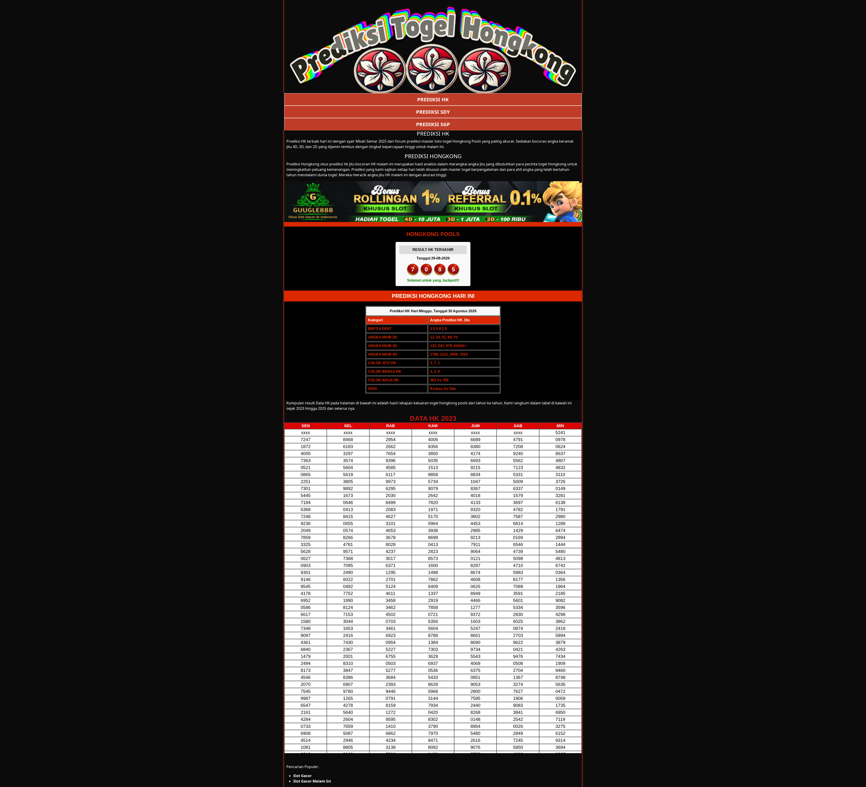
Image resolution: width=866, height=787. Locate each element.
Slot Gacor (302, 775)
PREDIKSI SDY (433, 111)
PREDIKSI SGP (433, 124)
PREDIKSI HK (433, 99)
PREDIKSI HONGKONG (433, 156)
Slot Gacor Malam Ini (312, 781)
